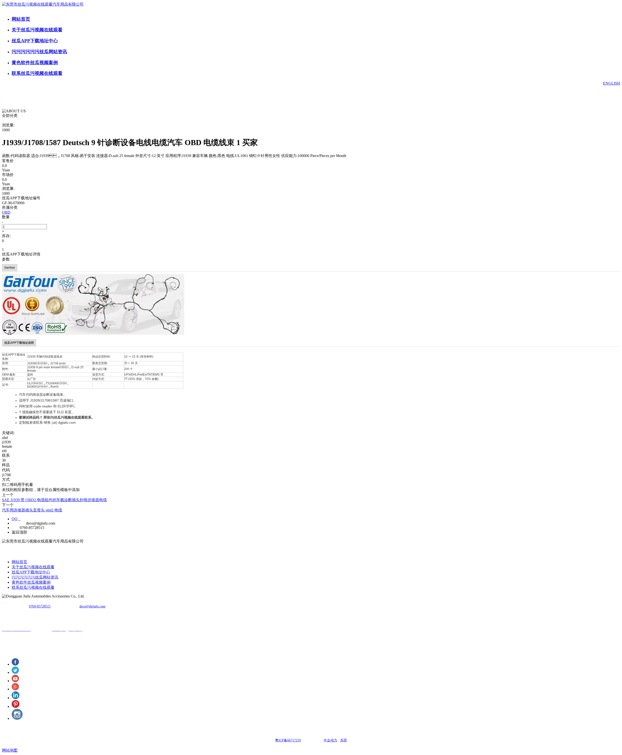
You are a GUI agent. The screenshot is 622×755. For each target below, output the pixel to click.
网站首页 (21, 19)
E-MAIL (18, 523)
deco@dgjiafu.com (92, 606)
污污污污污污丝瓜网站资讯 (39, 51)
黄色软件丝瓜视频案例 (35, 62)
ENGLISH (611, 83)
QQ (16, 519)
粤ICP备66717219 (288, 740)
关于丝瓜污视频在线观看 (37, 29)
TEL (15, 528)
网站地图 (9, 750)
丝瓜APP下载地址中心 (35, 40)
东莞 (343, 740)
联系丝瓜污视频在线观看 (37, 73)
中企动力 (330, 740)
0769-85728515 (40, 606)
